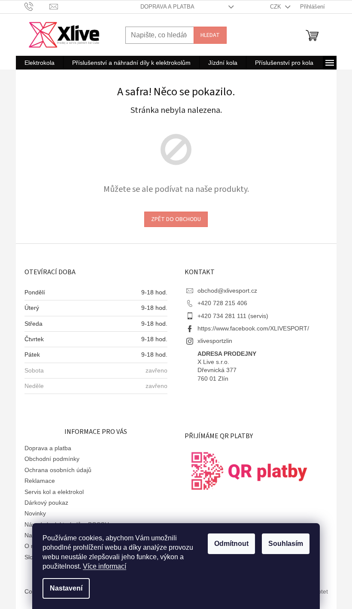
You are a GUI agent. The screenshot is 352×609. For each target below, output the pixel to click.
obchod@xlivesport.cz (227, 290)
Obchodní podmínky (51, 458)
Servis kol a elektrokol (54, 491)
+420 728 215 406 (222, 303)
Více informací (104, 566)
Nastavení (66, 588)
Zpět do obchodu (176, 219)
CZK (276, 6)
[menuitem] (39, 63)
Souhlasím (285, 543)
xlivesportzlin (214, 340)
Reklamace (39, 480)
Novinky (35, 513)
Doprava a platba (167, 6)
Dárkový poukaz (46, 502)
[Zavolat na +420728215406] (37, 6)
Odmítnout (231, 543)
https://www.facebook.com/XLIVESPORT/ (253, 328)
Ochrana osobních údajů (57, 470)
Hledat (210, 35)
